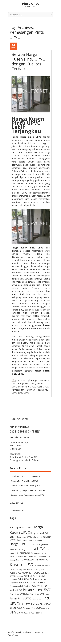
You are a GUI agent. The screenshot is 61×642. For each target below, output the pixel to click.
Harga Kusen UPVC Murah (32, 540)
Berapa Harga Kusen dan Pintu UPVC (27, 495)
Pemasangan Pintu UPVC (24, 389)
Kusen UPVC (42, 386)
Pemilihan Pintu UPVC (32, 586)
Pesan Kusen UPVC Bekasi (19, 594)
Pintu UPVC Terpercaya (40, 608)
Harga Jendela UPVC (21, 527)
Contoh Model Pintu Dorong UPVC (26, 485)
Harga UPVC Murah (17, 549)
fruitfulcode (28, 632)
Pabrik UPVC (29, 575)
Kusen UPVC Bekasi (42, 566)
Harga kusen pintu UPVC (26, 136)
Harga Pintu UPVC (26, 383)
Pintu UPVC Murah (24, 608)
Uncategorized (17, 510)
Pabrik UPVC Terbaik (27, 579)
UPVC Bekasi (24, 613)
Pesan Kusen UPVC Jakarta (39, 594)
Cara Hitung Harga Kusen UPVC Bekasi (28, 490)
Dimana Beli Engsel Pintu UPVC (24, 481)
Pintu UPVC (23, 392)
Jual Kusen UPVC (24, 553)
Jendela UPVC (35, 548)
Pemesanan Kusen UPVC (32, 582)
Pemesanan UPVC (16, 586)
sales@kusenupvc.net (20, 437)
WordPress (13, 635)
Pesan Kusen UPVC (37, 590)
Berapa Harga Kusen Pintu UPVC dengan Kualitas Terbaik (28, 61)
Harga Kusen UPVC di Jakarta (27, 537)
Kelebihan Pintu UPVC (42, 557)
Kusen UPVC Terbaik (36, 573)
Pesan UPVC (36, 599)
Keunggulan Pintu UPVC (19, 560)
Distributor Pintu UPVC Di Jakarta (25, 476)
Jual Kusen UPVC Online (24, 557)
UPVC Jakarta (35, 612)
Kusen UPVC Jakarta (36, 569)
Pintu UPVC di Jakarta (29, 604)
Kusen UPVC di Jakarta (18, 570)
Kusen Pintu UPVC (26, 386)
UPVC (14, 612)
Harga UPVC (43, 544)
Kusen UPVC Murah (19, 572)
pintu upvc (20, 380)
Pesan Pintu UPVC (20, 598)
